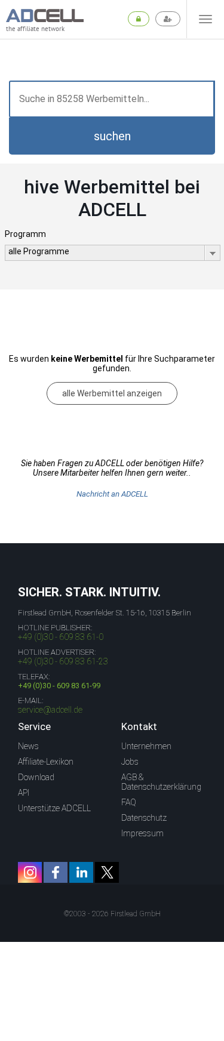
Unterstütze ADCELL (54, 808)
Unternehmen (146, 746)
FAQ (128, 802)
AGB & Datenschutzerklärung (161, 781)
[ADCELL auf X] (107, 872)
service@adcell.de (50, 709)
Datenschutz (144, 818)
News (28, 746)
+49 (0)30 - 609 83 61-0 (60, 637)
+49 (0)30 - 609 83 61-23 (63, 661)
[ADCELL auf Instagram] (30, 872)
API (23, 792)
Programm (25, 234)
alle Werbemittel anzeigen (112, 393)
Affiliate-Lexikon (45, 761)
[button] (112, 136)
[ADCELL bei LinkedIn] (81, 872)
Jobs (130, 761)
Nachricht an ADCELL (112, 493)
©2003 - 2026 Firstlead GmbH (112, 914)
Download (36, 777)
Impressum (142, 833)
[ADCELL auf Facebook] (55, 872)
